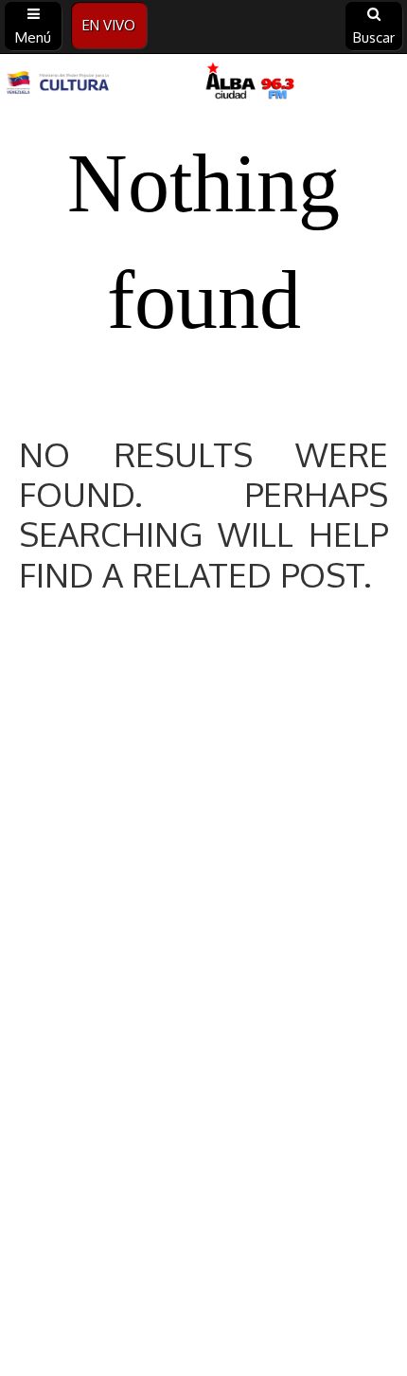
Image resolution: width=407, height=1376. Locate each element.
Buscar (374, 37)
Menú (33, 37)
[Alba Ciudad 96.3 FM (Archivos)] (203, 82)
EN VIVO (108, 25)
